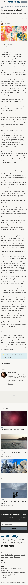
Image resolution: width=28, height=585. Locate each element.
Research (7, 568)
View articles (10, 383)
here (10, 357)
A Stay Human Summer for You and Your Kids (13, 453)
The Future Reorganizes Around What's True (13, 478)
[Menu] (2, 2)
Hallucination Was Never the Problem (12, 430)
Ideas (2, 6)
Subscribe (24, 2)
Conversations (4, 570)
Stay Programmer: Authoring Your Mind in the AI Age (13, 572)
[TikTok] (7, 546)
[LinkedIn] (10, 546)
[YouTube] (2, 546)
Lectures (19, 568)
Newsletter (3, 577)
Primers (2, 499)
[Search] (4, 2)
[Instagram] (5, 546)
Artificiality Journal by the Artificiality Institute (15, 582)
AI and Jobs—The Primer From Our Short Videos (13, 502)
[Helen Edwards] (2, 24)
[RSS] (12, 546)
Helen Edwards (7, 23)
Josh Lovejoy (3, 432)
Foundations (13, 568)
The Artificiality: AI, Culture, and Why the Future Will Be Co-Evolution (13, 574)
